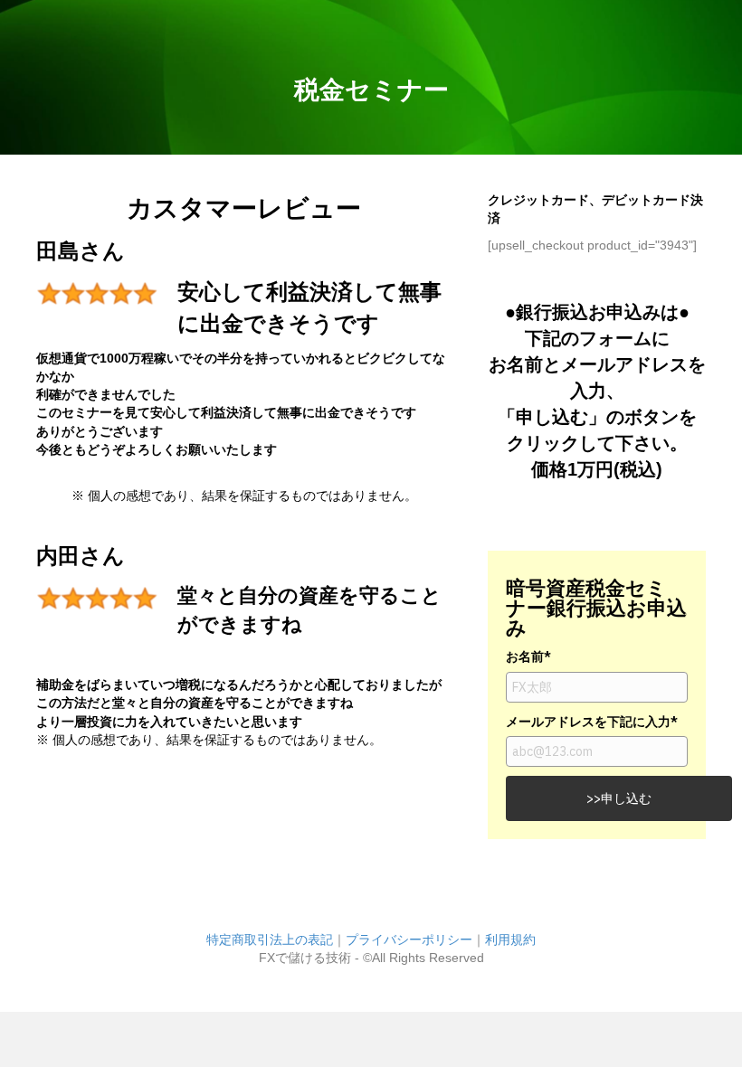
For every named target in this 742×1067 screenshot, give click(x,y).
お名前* (528, 656)
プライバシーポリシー (409, 939)
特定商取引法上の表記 (269, 939)
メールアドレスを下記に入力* (592, 721)
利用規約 (510, 939)
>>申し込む (619, 798)
